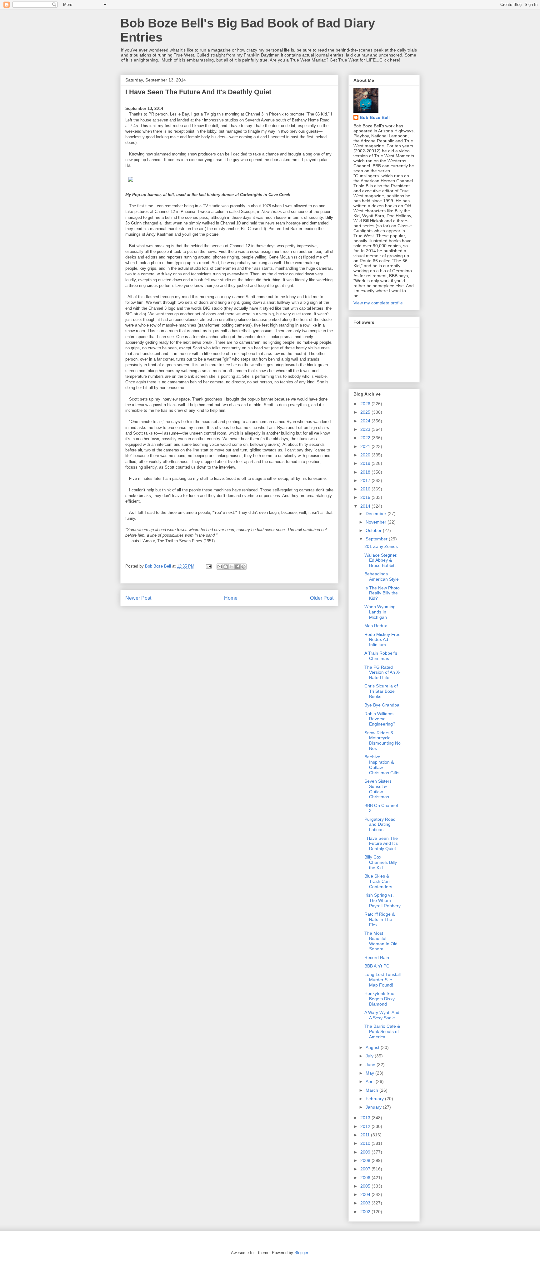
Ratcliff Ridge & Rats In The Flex (379, 919)
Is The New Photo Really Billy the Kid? (382, 593)
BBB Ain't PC (376, 965)
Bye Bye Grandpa (381, 704)
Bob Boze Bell (375, 117)
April (371, 1081)
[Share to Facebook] (237, 567)
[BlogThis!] (225, 567)
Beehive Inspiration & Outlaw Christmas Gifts (381, 764)
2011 (365, 1134)
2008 (366, 1160)
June (371, 1064)
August (373, 1047)
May (370, 1073)
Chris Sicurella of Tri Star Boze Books (381, 691)
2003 (366, 1202)
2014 (366, 506)
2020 (366, 454)
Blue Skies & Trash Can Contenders (378, 881)
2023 (366, 429)
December (377, 513)
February (375, 1098)
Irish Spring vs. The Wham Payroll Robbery (382, 900)
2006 (366, 1177)
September (377, 538)
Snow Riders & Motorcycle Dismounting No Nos (382, 740)
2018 (366, 472)
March (372, 1090)
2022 (366, 437)
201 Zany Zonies (381, 546)
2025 (366, 412)
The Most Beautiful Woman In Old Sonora (381, 941)
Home (231, 598)
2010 (366, 1143)
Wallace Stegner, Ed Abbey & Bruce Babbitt (381, 560)
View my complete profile (378, 302)
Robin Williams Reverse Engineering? (379, 719)
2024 (366, 420)
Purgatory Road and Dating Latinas (380, 824)
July (370, 1055)
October (374, 530)
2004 (366, 1194)
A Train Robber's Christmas (380, 656)
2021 (366, 446)
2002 (366, 1211)
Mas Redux (375, 625)
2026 (366, 403)
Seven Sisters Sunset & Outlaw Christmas (378, 789)
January (374, 1107)
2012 (366, 1126)
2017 (366, 480)
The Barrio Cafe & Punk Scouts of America (382, 1031)
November (377, 521)
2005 (366, 1186)
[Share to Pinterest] (243, 567)
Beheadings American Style (381, 576)
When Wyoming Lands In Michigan (380, 612)
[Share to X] (231, 567)
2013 (366, 1117)
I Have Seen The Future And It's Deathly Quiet (381, 843)
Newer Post (138, 598)
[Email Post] (208, 566)
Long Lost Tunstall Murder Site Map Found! (382, 979)
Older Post (321, 598)
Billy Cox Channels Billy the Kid (380, 862)
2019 (366, 463)
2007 (366, 1168)
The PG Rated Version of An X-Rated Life (382, 672)
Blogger (301, 1252)
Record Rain (376, 957)
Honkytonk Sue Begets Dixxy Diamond (379, 999)
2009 (366, 1151)
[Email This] (220, 567)
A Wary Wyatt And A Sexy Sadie (381, 1015)
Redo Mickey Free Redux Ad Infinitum (382, 639)
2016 (366, 488)
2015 (366, 497)
